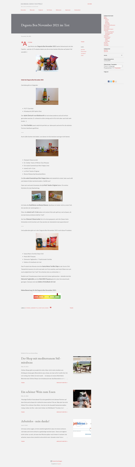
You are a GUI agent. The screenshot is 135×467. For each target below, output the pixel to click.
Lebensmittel (107, 37)
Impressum (67, 10)
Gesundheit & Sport (108, 29)
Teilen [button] (82, 41)
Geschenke (106, 27)
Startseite (23, 10)
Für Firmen (49, 10)
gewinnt (106, 50)
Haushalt (106, 30)
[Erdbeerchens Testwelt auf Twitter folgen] (111, 82)
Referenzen (58, 10)
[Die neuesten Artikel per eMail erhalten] (116, 82)
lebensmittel (83, 51)
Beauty (105, 18)
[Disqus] (47, 328)
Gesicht (107, 19)
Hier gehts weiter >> (62, 382)
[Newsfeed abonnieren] (113, 82)
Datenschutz (77, 10)
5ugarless (59, 463)
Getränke (107, 38)
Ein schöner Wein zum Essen (38, 392)
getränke (83, 49)
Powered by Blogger (57, 461)
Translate (118, 68)
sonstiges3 (83, 53)
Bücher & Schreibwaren (109, 25)
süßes (82, 55)
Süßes (106, 39)
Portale (106, 42)
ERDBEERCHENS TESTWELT (32, 4)
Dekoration (106, 26)
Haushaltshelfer (109, 33)
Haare (106, 21)
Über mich (32, 10)
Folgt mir (41, 10)
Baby (105, 17)
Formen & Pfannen (109, 31)
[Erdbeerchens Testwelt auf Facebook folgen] (109, 82)
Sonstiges (107, 23)
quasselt (106, 51)
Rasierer (107, 22)
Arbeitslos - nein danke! (35, 421)
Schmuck (106, 43)
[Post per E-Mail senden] (50, 307)
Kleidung (106, 35)
